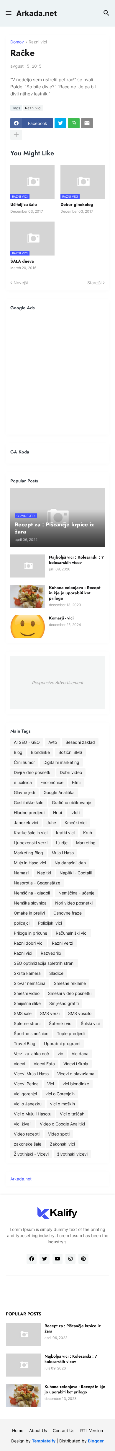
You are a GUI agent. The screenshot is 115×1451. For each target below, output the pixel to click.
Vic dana (80, 1053)
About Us (38, 1430)
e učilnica (23, 782)
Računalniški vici (71, 933)
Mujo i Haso (63, 852)
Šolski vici (90, 1023)
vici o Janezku (28, 1103)
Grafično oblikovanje (71, 802)
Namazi (21, 872)
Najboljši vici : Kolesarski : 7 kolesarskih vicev (76, 559)
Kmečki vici (75, 822)
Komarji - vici (61, 618)
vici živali (22, 1123)
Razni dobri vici (28, 943)
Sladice (56, 973)
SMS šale (23, 1013)
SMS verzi (50, 1013)
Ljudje (62, 842)
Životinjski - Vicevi (31, 1153)
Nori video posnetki (74, 902)
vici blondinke (76, 1083)
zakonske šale (27, 1143)
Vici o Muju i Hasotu (32, 1113)
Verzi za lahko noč (31, 1053)
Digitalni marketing (61, 762)
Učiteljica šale (23, 204)
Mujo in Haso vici (30, 862)
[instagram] (70, 1259)
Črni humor (24, 762)
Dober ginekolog (76, 204)
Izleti (75, 812)
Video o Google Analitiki (62, 1123)
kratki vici (65, 832)
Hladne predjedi (29, 812)
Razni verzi (62, 943)
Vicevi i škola (75, 1063)
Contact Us (63, 1430)
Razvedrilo (51, 953)
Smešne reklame (70, 983)
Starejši (94, 282)
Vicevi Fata (44, 1063)
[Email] (87, 123)
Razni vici (38, 42)
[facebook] (32, 1259)
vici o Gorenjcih (60, 1093)
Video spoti (59, 1133)
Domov (17, 42)
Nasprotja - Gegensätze (37, 882)
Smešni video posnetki (69, 993)
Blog (18, 752)
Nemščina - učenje (76, 892)
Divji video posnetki (32, 772)
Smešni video (27, 993)
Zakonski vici (62, 1143)
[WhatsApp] (74, 123)
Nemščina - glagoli (32, 892)
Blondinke (40, 752)
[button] (8, 13)
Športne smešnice (31, 1033)
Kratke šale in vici (30, 832)
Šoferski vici (60, 1023)
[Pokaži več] (16, 135)
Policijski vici (50, 922)
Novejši (21, 282)
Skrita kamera (27, 973)
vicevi (19, 1063)
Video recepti (27, 1133)
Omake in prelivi (29, 912)
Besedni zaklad (80, 742)
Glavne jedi (24, 792)
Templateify (43, 1440)
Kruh (87, 832)
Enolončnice (51, 782)
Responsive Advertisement (57, 682)
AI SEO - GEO (27, 742)
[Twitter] (60, 123)
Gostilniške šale (28, 802)
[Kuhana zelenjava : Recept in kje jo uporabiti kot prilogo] (27, 596)
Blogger (96, 1440)
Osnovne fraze (67, 912)
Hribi (57, 812)
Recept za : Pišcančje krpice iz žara (73, 1328)
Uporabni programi (62, 1043)
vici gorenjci (25, 1093)
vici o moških (62, 1103)
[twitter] (45, 1259)
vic (60, 1053)
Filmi (76, 782)
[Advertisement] (57, 372)
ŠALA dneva (22, 261)
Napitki (44, 872)
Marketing (86, 842)
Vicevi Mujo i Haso (31, 1073)
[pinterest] (83, 1259)
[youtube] (57, 1259)
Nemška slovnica (30, 902)
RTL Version (91, 1430)
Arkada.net (36, 13)
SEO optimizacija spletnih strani (44, 963)
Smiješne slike (27, 1003)
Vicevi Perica (26, 1083)
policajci (21, 922)
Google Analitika (59, 792)
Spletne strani (27, 1023)
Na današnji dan (70, 862)
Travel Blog (24, 1043)
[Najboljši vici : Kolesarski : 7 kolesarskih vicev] (27, 566)
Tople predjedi (71, 1033)
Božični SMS (70, 752)
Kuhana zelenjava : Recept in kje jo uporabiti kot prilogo (74, 593)
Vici (50, 1083)
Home (17, 1430)
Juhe (51, 822)
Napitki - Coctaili (76, 872)
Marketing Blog (28, 852)
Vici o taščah (72, 1113)
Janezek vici (26, 822)
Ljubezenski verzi (30, 842)
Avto (52, 742)
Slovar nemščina (29, 983)
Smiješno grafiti (64, 1003)
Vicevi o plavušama (75, 1073)
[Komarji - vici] (27, 626)
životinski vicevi (72, 1153)
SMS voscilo (79, 1013)
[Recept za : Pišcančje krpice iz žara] (23, 1334)
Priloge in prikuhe (30, 933)
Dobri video (71, 772)
